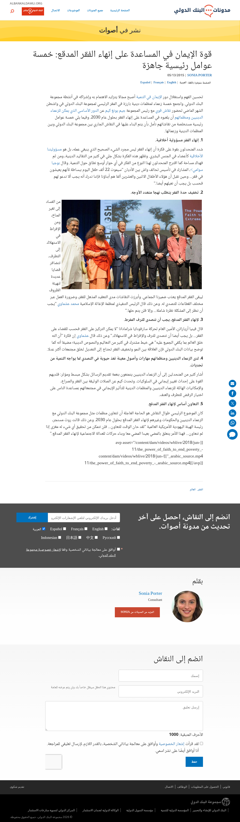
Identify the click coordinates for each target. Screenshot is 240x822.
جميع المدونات (95, 11)
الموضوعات (73, 11)
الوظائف (182, 787)
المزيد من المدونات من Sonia (137, 612)
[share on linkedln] (232, 413)
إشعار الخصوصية (171, 744)
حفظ (194, 761)
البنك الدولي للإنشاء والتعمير (209, 810)
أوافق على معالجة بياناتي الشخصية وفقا (71, 552)
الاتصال (55, 11)
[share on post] (232, 403)
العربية (183, 83)
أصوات (108, 30)
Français (159, 83)
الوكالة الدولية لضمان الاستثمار (100, 810)
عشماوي (83, 335)
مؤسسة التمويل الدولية (139, 810)
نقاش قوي (163, 110)
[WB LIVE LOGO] (33, 11)
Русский (109, 538)
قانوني (226, 787)
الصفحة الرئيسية (120, 11)
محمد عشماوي (68, 303)
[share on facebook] (232, 393)
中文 (90, 538)
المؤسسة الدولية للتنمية (175, 810)
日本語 (71, 538)
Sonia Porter (199, 75)
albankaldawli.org (26, 3)
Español (145, 83)
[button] (12, 11)
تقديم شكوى (17, 787)
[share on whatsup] (232, 423)
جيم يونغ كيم (115, 110)
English (171, 83)
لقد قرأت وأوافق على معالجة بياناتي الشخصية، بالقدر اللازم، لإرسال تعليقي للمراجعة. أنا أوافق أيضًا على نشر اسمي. (123, 747)
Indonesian (49, 538)
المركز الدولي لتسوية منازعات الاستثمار (51, 810)
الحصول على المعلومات (205, 787)
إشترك (32, 517)
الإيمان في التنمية (149, 97)
